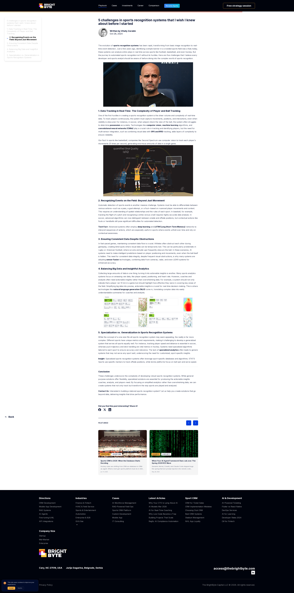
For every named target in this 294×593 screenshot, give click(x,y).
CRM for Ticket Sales (194, 503)
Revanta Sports (172, 6)
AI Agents (43, 514)
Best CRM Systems (193, 514)
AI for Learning (228, 514)
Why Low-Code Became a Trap (162, 514)
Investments (127, 5)
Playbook (102, 5)
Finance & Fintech (83, 503)
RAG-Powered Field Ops (122, 506)
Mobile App (117, 517)
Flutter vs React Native (232, 506)
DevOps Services (229, 510)
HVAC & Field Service (85, 506)
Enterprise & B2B (83, 517)
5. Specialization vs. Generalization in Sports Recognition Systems (23, 56)
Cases (114, 5)
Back (11, 416)
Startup (42, 536)
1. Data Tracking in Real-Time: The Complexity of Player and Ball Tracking (22, 31)
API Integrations (46, 521)
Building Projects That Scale (161, 517)
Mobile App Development (50, 506)
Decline (20, 588)
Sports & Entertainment (86, 510)
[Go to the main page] (47, 5)
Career (141, 5)
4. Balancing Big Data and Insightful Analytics (22, 50)
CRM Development (47, 503)
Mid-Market (44, 539)
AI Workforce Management (124, 503)
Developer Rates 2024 (231, 517)
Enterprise (43, 543)
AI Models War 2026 (158, 506)
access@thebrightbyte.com (234, 568)
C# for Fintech (228, 521)
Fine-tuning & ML (46, 517)
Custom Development (121, 514)
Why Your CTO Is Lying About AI (163, 503)
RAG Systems (45, 510)
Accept (11, 588)
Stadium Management (194, 517)
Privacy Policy (46, 585)
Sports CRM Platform (121, 510)
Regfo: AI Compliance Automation (163, 521)
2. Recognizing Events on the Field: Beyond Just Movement (23, 38)
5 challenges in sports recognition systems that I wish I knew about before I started (21, 23)
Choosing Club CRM (194, 510)
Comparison (154, 5)
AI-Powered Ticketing (231, 503)
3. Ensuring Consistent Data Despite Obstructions (22, 44)
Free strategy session (239, 5)
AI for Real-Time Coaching (160, 510)
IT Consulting (118, 521)
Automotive (81, 514)
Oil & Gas (79, 521)
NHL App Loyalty (192, 521)
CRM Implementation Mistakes (198, 506)
